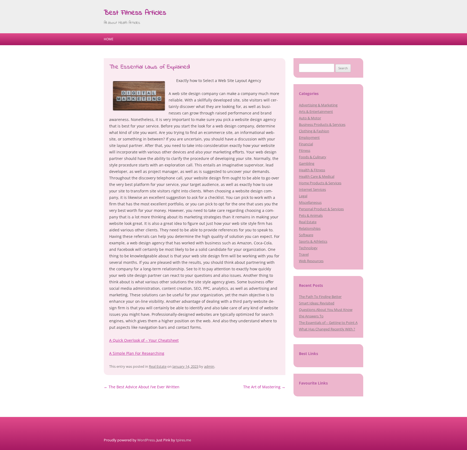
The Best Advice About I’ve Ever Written (141, 386)
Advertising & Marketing (318, 105)
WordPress (146, 440)
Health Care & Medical (316, 176)
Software (306, 234)
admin (209, 366)
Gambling (306, 163)
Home (109, 39)
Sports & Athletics (313, 241)
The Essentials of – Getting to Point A (328, 322)
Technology (308, 247)
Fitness (304, 150)
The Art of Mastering (264, 386)
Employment (309, 137)
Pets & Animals (311, 215)
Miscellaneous (310, 202)
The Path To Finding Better (320, 296)
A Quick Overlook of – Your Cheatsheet (144, 340)
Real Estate (157, 366)
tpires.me (183, 440)
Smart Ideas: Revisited (316, 303)
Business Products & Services (322, 124)
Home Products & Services (320, 182)
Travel (304, 254)
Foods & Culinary (312, 157)
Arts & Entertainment (316, 111)
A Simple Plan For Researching (136, 353)
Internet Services (312, 189)
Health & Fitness (312, 169)
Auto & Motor (310, 118)
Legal (303, 195)
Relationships (310, 228)
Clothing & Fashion (314, 131)
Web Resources (311, 260)
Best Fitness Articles (135, 13)
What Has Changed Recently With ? (327, 329)
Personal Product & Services (321, 208)
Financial (306, 144)
